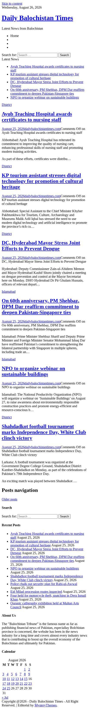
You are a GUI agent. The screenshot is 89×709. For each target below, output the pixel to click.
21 (21, 683)
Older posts (9, 499)
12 (12, 679)
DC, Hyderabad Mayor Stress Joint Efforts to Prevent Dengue (41, 245)
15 (25, 679)
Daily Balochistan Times (37, 18)
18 (8, 683)
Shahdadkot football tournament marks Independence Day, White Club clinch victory (44, 432)
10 (4, 679)
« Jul (5, 697)
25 (8, 688)
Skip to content (12, 3)
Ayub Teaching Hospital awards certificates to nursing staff (37, 116)
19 (12, 683)
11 (8, 679)
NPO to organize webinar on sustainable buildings (44, 97)
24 (4, 688)
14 (21, 679)
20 (17, 683)
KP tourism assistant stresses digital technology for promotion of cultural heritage (44, 76)
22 (25, 683)
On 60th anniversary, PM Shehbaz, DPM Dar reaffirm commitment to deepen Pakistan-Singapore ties (47, 91)
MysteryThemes (46, 705)
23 (30, 683)
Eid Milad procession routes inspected (36, 591)
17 (4, 683)
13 (17, 679)
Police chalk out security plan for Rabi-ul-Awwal (43, 584)
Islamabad (9, 291)
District (7, 105)
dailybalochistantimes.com (42, 129)
